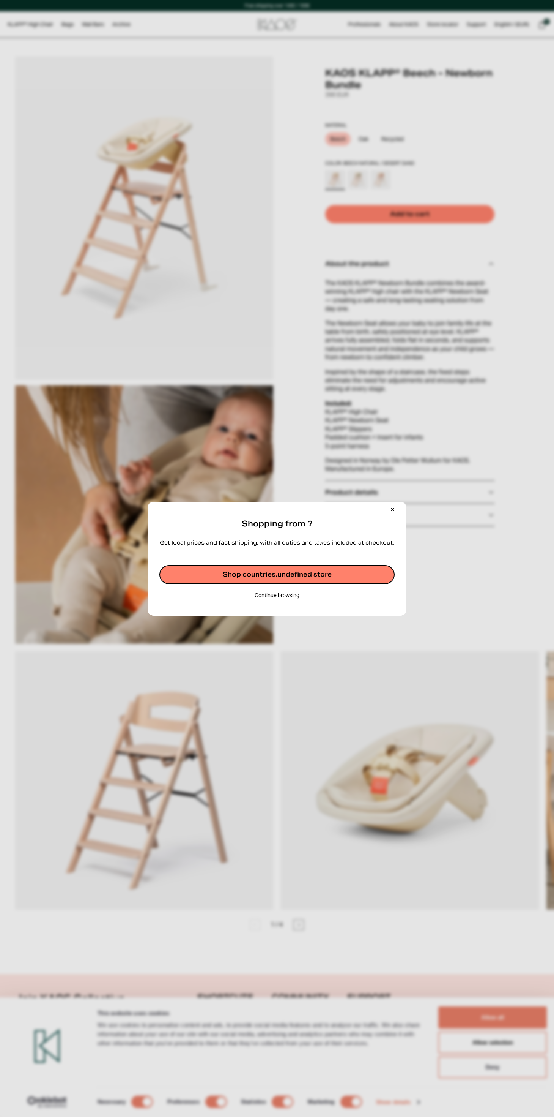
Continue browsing (277, 595)
